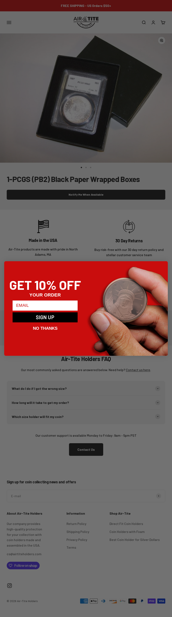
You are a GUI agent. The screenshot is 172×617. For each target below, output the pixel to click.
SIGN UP (45, 317)
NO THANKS (45, 328)
